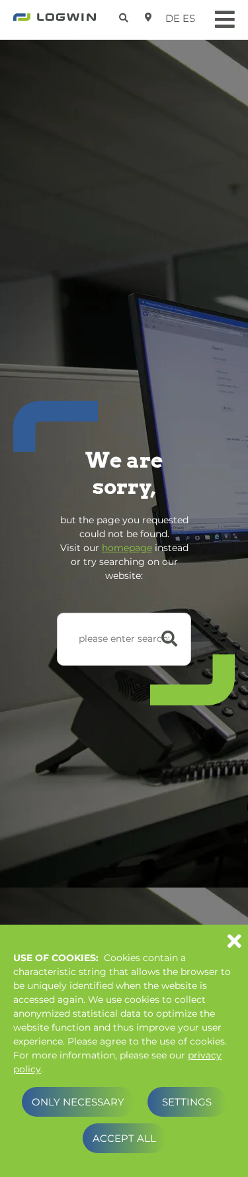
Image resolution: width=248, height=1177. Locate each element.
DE (172, 18)
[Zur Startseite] (54, 21)
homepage (127, 548)
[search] (125, 16)
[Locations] (148, 17)
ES (189, 18)
